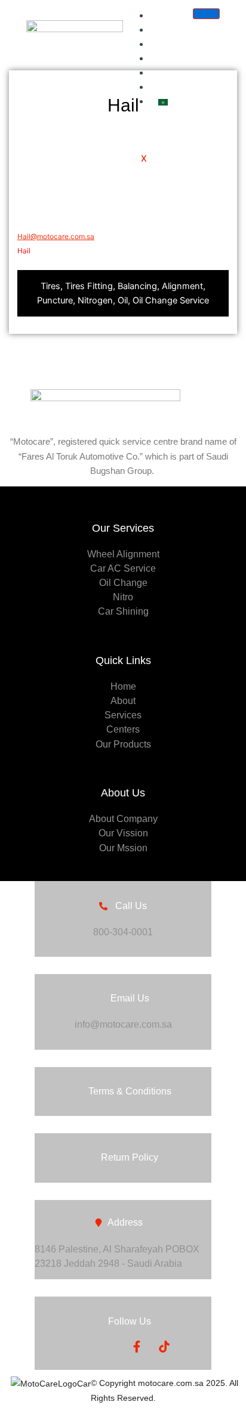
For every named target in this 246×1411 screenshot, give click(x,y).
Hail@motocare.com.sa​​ (55, 236)
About (173, 30)
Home (170, 15)
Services (178, 44)
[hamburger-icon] (206, 13)
